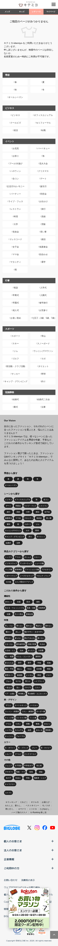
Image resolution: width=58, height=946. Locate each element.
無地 (37, 724)
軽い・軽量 (9, 656)
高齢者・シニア (40, 778)
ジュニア (8, 765)
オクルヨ (35, 802)
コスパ (37, 687)
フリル (8, 724)
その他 (8, 582)
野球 (43, 374)
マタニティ (15, 262)
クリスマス (43, 171)
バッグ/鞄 (8, 569)
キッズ (21, 12)
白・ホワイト (10, 748)
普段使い (48, 730)
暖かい (8, 632)
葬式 (16, 407)
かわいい (47, 724)
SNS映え (21, 694)
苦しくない (9, 626)
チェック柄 (9, 718)
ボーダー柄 (40, 711)
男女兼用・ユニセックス (37, 694)
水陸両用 (41, 608)
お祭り (16, 156)
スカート (37, 557)
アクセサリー (46, 569)
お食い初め (15, 318)
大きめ (42, 644)
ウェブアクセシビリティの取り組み (22, 887)
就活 (16, 130)
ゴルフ (16, 358)
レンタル (29, 675)
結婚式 (16, 399)
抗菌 (8, 614)
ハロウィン (15, 171)
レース (42, 718)
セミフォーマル (43, 123)
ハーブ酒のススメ (19, 812)
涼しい (18, 632)
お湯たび (45, 802)
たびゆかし (44, 809)
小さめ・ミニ (10, 650)
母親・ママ (20, 772)
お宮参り (43, 310)
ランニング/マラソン (43, 351)
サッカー (16, 374)
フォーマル (20, 736)
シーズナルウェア (27, 576)
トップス (8, 557)
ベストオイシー (32, 805)
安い (18, 687)
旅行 (43, 209)
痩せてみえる (29, 638)
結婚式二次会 (43, 399)
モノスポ (46, 805)
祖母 (31, 772)
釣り (43, 381)
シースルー (33, 705)
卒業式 (16, 295)
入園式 (43, 295)
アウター (18, 557)
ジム (16, 351)
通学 (43, 262)
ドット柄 (32, 718)
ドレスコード (16, 239)
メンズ (7, 12)
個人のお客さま (13, 841)
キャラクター (10, 784)
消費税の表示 (28, 880)
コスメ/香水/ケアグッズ (24, 582)
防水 (28, 602)
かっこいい (9, 736)
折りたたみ (9, 663)
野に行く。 (10, 809)
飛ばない (39, 626)
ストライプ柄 (21, 718)
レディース (36, 12)
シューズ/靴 (39, 563)
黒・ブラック (23, 748)
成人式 (16, 310)
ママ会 (16, 254)
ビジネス (16, 115)
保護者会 (43, 247)
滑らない (19, 626)
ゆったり (31, 650)
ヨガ (43, 358)
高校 (43, 216)
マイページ (50, 12)
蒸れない (29, 626)
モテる (18, 681)
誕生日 (43, 186)
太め (21, 650)
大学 (16, 224)
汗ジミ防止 (19, 614)
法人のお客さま (13, 850)
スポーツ (16, 336)
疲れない (48, 626)
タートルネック (21, 705)
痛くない (40, 638)
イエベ (48, 675)
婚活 (43, 239)
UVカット (9, 602)
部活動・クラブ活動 (15, 366)
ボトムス (27, 557)
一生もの (8, 687)
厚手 (20, 663)
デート (43, 178)
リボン (18, 724)
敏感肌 (19, 675)
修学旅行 (43, 303)
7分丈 (29, 669)
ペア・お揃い (10, 694)
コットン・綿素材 (12, 711)
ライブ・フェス (15, 201)
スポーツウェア (11, 576)
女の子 (8, 778)
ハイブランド (39, 681)
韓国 (49, 669)
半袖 (39, 663)
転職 (43, 130)
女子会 (16, 247)
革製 (28, 724)
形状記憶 (29, 614)
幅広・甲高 (9, 669)
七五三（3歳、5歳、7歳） (43, 318)
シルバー (8, 754)
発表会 (16, 232)
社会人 (18, 778)
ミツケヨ (33, 809)
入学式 (43, 287)
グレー (34, 748)
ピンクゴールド (30, 754)
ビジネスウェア (11, 563)
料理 (16, 216)
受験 (43, 224)
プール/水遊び (15, 163)
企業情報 (9, 859)
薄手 (29, 663)
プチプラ (27, 687)
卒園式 (16, 303)
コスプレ (8, 793)
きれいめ (39, 730)
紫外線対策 (20, 644)
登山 (43, 336)
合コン (16, 178)
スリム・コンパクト (24, 656)
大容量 (41, 650)
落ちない (8, 638)
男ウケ (27, 681)
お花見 (16, 148)
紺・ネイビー (46, 748)
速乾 (38, 602)
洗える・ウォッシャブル (14, 608)
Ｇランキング (11, 802)
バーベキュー (43, 148)
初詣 (16, 287)
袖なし (19, 669)
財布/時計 (18, 569)
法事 (43, 407)
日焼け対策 (31, 644)
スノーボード (43, 343)
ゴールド (18, 754)
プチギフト (9, 772)
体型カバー (9, 675)
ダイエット (43, 366)
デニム (8, 705)
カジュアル (19, 730)
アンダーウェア (26, 563)
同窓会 (43, 194)
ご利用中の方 (11, 868)
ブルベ (8, 681)
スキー (16, 343)
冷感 (18, 602)
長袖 (49, 663)
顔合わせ (43, 254)
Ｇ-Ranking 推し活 (38, 812)
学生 (28, 778)
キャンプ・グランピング (15, 381)
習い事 (43, 232)
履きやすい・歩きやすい (34, 632)
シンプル (8, 730)
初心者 (39, 765)
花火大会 (43, 163)
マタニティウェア (43, 576)
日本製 (39, 669)
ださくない (9, 644)
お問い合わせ (10, 880)
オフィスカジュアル (43, 115)
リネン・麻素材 (27, 711)
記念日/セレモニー (15, 186)
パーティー (15, 194)
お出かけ (43, 201)
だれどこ (24, 802)
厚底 (39, 675)
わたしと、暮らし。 (14, 805)
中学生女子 (28, 765)
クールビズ (15, 123)
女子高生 (18, 765)
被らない (18, 638)
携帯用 (38, 656)
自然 (29, 730)
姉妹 (41, 772)
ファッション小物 (32, 569)
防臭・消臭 (31, 608)
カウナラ (22, 809)
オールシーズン (15, 97)
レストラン (15, 209)
